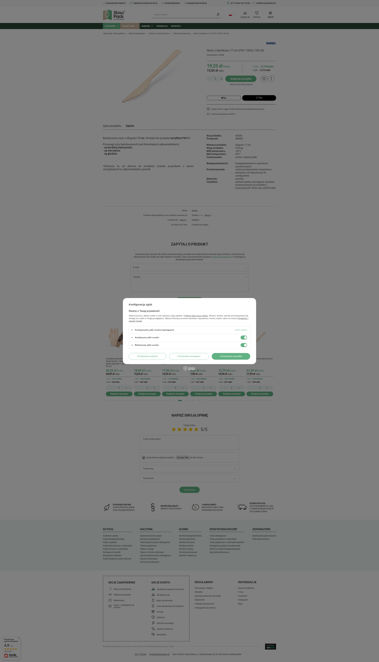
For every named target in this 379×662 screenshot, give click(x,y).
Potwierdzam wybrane (147, 356)
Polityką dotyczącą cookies (196, 315)
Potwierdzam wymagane (189, 356)
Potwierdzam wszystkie (231, 356)
